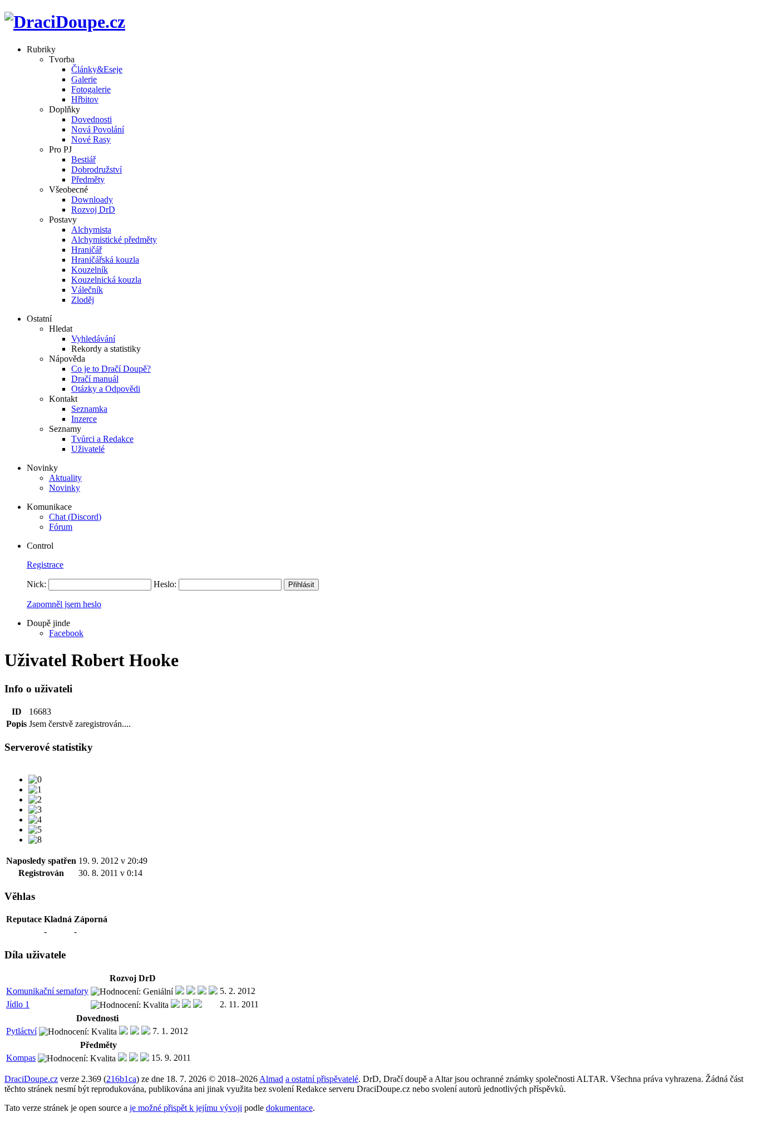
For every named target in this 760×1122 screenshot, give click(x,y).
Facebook (66, 633)
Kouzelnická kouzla (106, 279)
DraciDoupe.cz (31, 1079)
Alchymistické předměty (114, 239)
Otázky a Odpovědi (105, 388)
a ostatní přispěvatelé (321, 1079)
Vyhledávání (93, 338)
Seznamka (89, 409)
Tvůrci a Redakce (102, 439)
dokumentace (289, 1108)
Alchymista (91, 229)
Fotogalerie (91, 89)
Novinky (64, 488)
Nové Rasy (91, 139)
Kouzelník (89, 269)
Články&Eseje (96, 69)
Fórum (60, 527)
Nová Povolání (97, 129)
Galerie (84, 79)
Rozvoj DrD (93, 209)
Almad (271, 1079)
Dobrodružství (96, 169)
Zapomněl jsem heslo (64, 604)
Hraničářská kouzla (105, 259)
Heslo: (165, 584)
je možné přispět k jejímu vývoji (186, 1108)
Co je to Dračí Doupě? (111, 368)
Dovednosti (91, 119)
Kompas (21, 1057)
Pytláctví (21, 1031)
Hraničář (86, 249)
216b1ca (121, 1079)
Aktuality (65, 478)
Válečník (87, 289)
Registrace (45, 564)
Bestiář (83, 159)
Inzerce (84, 419)
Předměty (88, 179)
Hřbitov (84, 99)
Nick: (36, 584)
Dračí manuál (95, 378)
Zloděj (82, 299)
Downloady (92, 199)
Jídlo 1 (17, 1004)
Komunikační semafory (47, 991)
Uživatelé (88, 449)
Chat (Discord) (75, 516)
